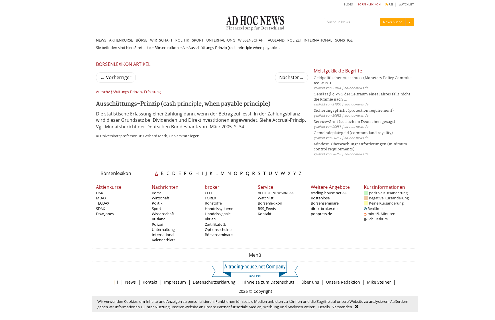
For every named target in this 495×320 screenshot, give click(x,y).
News (130, 282)
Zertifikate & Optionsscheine (218, 227)
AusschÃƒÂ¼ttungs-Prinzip (119, 92)
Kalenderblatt (163, 239)
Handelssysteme (219, 208)
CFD (208, 192)
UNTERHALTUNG (220, 40)
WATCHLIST (406, 4)
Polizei (157, 224)
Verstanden (342, 306)
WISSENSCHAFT (251, 40)
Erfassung (152, 92)
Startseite (142, 47)
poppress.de (321, 213)
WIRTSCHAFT (161, 40)
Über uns (310, 282)
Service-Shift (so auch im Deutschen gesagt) (354, 122)
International (163, 234)
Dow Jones (105, 213)
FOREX (210, 198)
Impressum (175, 282)
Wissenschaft (163, 213)
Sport (156, 208)
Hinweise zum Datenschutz (268, 282)
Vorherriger (115, 77)
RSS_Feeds (267, 208)
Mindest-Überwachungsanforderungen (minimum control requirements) (360, 146)
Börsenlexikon (166, 47)
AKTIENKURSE (121, 40)
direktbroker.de (324, 208)
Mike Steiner (379, 282)
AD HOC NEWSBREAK (276, 192)
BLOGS (348, 4)
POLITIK (182, 40)
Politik (157, 203)
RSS (390, 4)
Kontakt (265, 213)
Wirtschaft (160, 198)
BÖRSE (141, 40)
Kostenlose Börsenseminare (325, 200)
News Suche (392, 21)
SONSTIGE (344, 40)
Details (324, 306)
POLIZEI (294, 40)
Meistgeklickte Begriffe (338, 71)
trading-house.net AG (329, 192)
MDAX (101, 198)
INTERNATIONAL (318, 40)
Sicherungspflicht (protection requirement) (354, 111)
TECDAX (102, 203)
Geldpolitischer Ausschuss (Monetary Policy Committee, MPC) (363, 80)
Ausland (159, 218)
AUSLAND (276, 40)
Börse (157, 192)
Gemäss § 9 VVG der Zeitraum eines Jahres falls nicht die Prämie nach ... (362, 97)
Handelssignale (218, 213)
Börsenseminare (219, 234)
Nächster (291, 77)
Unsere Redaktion (343, 282)
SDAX (100, 208)
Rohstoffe (213, 203)
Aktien (210, 218)
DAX (99, 192)
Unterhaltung (163, 229)
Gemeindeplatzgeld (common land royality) (353, 133)
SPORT (197, 40)
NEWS (101, 40)
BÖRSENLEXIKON (369, 4)
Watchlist (266, 198)
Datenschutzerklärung (214, 282)
